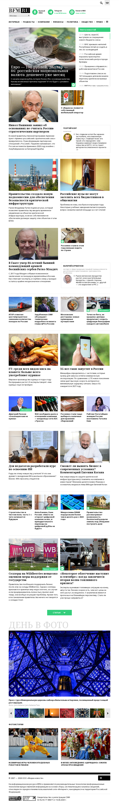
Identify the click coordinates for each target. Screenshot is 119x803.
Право (99, 22)
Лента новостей (88, 29)
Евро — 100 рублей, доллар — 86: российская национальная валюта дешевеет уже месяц (39, 70)
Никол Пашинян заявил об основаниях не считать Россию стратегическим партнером (31, 128)
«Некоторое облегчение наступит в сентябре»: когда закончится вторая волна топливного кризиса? (84, 578)
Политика (72, 22)
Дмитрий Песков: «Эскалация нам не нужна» (18, 416)
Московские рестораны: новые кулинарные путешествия (70, 318)
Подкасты (29, 22)
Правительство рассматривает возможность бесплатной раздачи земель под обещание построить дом (98, 518)
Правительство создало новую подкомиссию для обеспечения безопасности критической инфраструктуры (31, 198)
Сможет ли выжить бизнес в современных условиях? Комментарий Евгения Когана (82, 469)
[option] (59, 664)
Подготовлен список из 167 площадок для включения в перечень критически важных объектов (93, 77)
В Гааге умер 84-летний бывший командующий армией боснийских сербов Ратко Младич (33, 266)
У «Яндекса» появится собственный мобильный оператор (72, 110)
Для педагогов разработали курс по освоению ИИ (32, 467)
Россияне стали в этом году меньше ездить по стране (72, 247)
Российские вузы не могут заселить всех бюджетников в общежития (82, 197)
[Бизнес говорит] (33, 539)
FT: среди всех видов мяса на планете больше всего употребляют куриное (30, 372)
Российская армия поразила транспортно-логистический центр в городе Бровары (93, 58)
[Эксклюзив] (46, 496)
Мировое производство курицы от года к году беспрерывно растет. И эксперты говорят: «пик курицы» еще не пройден (30, 382)
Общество (87, 22)
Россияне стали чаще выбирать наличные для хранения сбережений (71, 417)
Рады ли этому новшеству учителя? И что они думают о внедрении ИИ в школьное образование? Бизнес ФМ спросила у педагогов (32, 476)
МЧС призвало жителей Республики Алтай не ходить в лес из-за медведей (93, 47)
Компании (44, 22)
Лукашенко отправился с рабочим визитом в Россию (93, 67)
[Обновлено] (98, 298)
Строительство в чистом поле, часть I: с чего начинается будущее (20, 515)
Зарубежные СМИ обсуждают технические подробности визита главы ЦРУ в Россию (45, 319)
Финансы (58, 22)
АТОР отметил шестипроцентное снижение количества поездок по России (20, 318)
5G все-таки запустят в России (81, 369)
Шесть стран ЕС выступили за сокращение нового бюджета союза (91, 37)
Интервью (14, 22)
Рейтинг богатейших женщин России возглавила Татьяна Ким (97, 417)
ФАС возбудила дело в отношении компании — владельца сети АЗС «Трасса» (46, 417)
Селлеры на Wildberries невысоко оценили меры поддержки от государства (33, 577)
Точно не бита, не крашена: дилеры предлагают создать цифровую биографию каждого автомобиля (98, 319)
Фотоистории (16, 724)
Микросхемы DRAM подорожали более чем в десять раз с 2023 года (72, 515)
